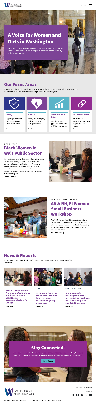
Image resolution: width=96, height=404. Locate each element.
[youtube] (90, 395)
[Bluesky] (86, 395)
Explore (76, 129)
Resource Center (57, 400)
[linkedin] (73, 395)
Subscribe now (48, 361)
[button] (90, 5)
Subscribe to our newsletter (84, 387)
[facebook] (82, 395)
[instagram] (77, 395)
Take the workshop (58, 233)
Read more (10, 129)
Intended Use (37, 400)
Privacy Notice (46, 400)
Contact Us (89, 391)
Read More (9, 306)
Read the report (9, 177)
